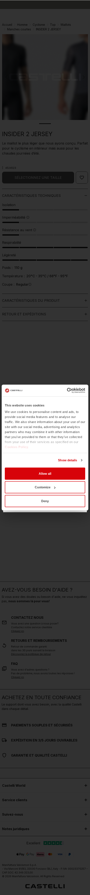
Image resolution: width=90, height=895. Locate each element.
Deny (45, 501)
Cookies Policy (16, 447)
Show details (67, 460)
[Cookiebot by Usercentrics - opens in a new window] (67, 390)
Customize (42, 487)
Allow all (45, 473)
